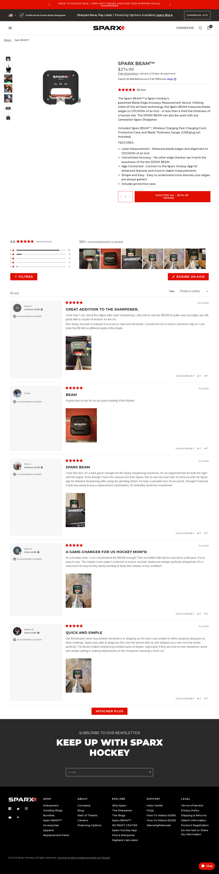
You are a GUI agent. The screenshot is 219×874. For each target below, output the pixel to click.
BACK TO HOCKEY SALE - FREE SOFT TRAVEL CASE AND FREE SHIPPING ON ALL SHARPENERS (109, 4)
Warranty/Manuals (159, 825)
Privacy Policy (190, 810)
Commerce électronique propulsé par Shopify (83, 857)
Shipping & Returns (194, 815)
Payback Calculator (125, 840)
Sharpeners (51, 805)
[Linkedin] (20, 817)
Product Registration (195, 825)
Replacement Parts (56, 835)
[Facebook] (12, 808)
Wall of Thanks (87, 815)
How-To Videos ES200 (161, 820)
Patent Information (193, 820)
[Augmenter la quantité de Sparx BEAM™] (130, 196)
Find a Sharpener (123, 835)
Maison (7, 40)
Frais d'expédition (128, 73)
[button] (132, 90)
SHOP (47, 799)
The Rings (118, 815)
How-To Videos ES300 (161, 815)
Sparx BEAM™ (52, 820)
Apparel (48, 830)
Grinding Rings (52, 810)
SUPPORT (154, 799)
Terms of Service (192, 805)
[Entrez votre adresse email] (149, 771)
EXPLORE (118, 799)
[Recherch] (200, 28)
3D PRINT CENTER (124, 825)
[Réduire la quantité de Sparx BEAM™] (120, 196)
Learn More (164, 15)
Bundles (49, 815)
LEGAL (185, 799)
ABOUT (83, 799)
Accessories (51, 825)
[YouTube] (12, 817)
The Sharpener (122, 810)
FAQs (150, 810)
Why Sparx (119, 805)
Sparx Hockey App (124, 830)
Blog (81, 810)
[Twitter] (20, 809)
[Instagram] (29, 808)
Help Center (155, 805)
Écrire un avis (191, 277)
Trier (172, 291)
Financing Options (89, 825)
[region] (143, 259)
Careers (83, 820)
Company (84, 805)
